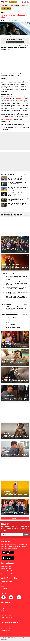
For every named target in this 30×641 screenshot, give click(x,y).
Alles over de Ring (6, 588)
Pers (2, 586)
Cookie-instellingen (7, 633)
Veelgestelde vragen (6, 581)
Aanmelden (26, 534)
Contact (3, 608)
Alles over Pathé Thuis (7, 571)
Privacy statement (6, 628)
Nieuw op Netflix (6, 566)
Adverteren (4, 613)
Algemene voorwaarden (8, 626)
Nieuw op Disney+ (6, 568)
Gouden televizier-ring (6, 8)
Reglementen (5, 584)
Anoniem (17, 46)
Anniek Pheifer (5, 98)
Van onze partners (6, 615)
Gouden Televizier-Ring (7, 120)
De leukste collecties (7, 573)
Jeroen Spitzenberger (20, 98)
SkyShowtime (5, 606)
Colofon (3, 611)
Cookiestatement (6, 631)
